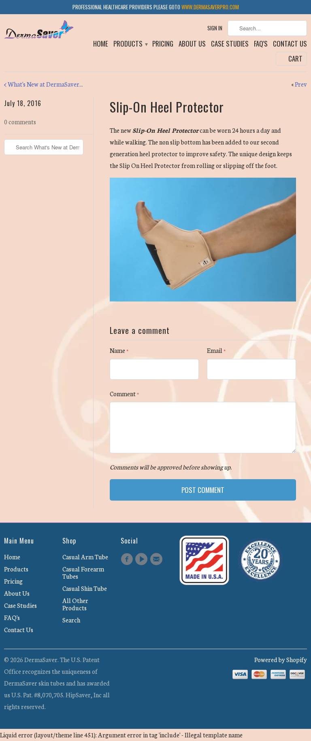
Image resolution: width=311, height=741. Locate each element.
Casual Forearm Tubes (83, 572)
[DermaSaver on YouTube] (142, 559)
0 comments (20, 121)
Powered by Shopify (280, 659)
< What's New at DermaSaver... (43, 84)
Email (216, 350)
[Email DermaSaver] (157, 559)
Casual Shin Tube (84, 588)
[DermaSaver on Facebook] (128, 559)
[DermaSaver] (39, 30)
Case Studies (230, 44)
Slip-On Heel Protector (167, 106)
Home (100, 44)
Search (71, 620)
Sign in (214, 28)
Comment (124, 393)
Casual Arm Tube (85, 556)
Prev (301, 84)
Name (119, 350)
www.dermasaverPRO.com (210, 7)
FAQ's (261, 44)
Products (130, 44)
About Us (192, 44)
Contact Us (290, 44)
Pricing (162, 44)
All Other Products (75, 604)
